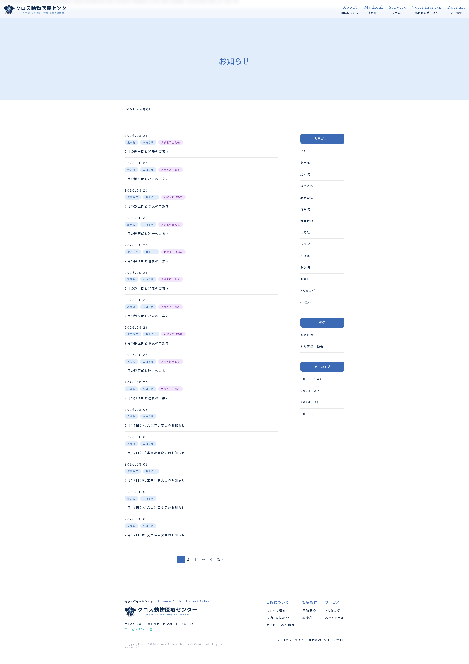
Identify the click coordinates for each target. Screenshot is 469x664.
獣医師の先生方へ (427, 9)
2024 (305, 402)
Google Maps (137, 629)
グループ (306, 151)
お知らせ (306, 279)
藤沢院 (305, 267)
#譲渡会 (307, 335)
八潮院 (305, 244)
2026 (305, 379)
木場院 (305, 256)
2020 (305, 414)
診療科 (307, 617)
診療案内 (373, 9)
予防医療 (309, 610)
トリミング (307, 290)
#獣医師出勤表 (312, 346)
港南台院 (307, 221)
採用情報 (456, 9)
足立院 (305, 174)
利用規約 (315, 640)
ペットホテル (334, 617)
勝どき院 (307, 186)
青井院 (305, 209)
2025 (305, 390)
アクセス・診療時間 (280, 624)
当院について (350, 9)
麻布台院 (307, 197)
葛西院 (305, 162)
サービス (398, 9)
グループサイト (334, 640)
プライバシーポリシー (291, 640)
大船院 (305, 232)
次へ (220, 559)
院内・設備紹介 (277, 617)
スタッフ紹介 (276, 610)
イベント (306, 302)
